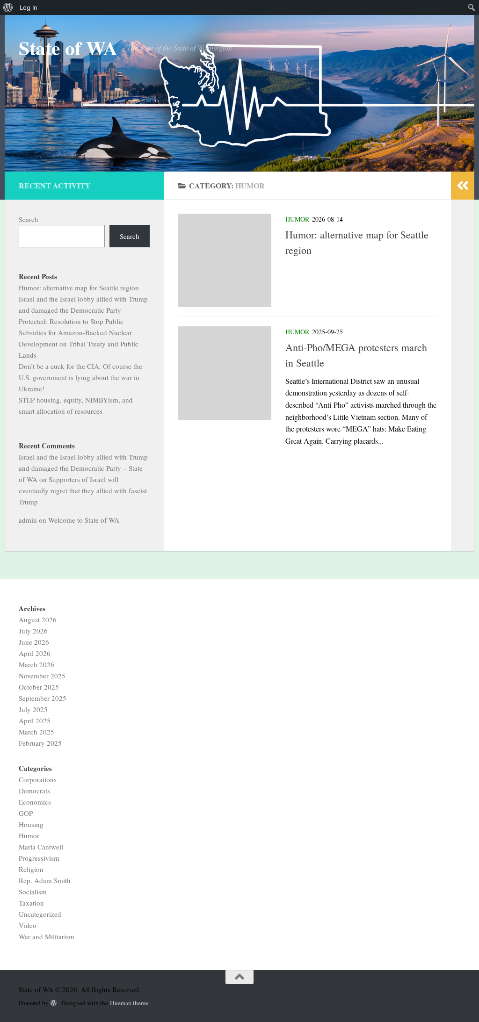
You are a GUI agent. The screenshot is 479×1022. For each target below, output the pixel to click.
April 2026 (35, 653)
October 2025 (39, 686)
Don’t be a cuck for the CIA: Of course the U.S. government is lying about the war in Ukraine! (80, 377)
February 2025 (40, 743)
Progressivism (39, 858)
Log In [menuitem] (28, 7)
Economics (35, 801)
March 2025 (36, 731)
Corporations (38, 779)
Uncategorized (40, 914)
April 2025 (35, 720)
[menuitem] (8, 7)
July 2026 (33, 630)
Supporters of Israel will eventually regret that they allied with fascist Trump (83, 490)
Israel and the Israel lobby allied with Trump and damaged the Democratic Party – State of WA (83, 468)
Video (27, 925)
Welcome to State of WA (83, 520)
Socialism (33, 891)
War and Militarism (46, 936)
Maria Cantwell (41, 846)
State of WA (68, 48)
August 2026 (38, 619)
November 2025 (42, 675)
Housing (31, 824)
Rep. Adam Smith (45, 880)
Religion (31, 869)
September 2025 (42, 698)
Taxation (31, 902)
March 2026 (36, 664)
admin (28, 520)
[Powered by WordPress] (54, 1003)
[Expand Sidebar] (462, 186)
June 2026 (34, 642)
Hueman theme (129, 1003)
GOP (26, 813)
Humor (297, 219)
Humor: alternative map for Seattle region (79, 287)
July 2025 (33, 709)
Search (28, 219)
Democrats (34, 790)
